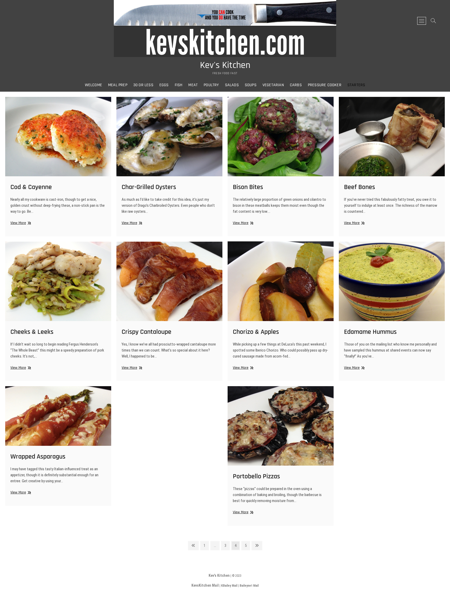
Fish (179, 85)
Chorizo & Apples (256, 332)
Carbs (296, 85)
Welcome (93, 85)
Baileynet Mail (249, 585)
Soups (251, 85)
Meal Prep (117, 85)
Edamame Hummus (370, 332)
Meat (193, 85)
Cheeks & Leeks (31, 332)
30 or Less (143, 85)
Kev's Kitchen (225, 65)
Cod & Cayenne (31, 187)
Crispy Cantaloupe (146, 332)
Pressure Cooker (324, 85)
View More (20, 223)
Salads (232, 85)
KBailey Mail (229, 585)
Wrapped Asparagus (37, 456)
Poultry (211, 85)
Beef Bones (359, 187)
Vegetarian (273, 85)
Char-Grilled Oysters (149, 187)
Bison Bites (248, 187)
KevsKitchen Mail (205, 585)
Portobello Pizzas (256, 476)
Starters (356, 85)
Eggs (164, 85)
